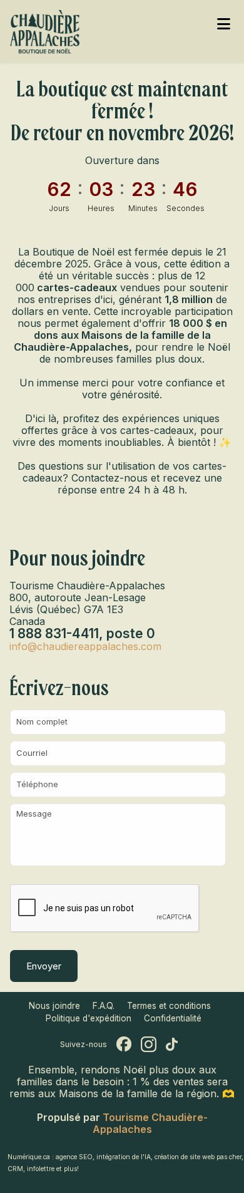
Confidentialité (172, 1018)
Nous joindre (54, 1006)
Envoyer (43, 966)
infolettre (40, 1169)
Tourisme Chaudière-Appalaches (150, 1123)
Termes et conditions (169, 1006)
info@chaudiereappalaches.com (85, 646)
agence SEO (74, 1157)
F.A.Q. (103, 1006)
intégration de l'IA (123, 1157)
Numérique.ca (29, 1157)
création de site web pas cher (198, 1157)
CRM (15, 1169)
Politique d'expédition (88, 1018)
